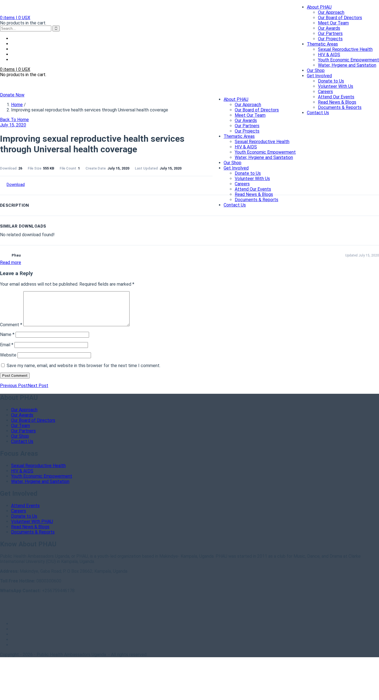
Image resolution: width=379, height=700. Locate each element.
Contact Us (318, 112)
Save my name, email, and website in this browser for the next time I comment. (83, 365)
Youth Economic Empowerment (348, 60)
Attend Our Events (336, 96)
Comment (11, 324)
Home (17, 104)
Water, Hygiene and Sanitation (347, 65)
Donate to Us (331, 81)
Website (8, 355)
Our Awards (329, 28)
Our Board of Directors (340, 17)
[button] (15, 17)
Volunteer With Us (335, 86)
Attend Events (25, 505)
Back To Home (14, 119)
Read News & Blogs (337, 102)
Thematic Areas (322, 44)
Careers (325, 91)
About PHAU (319, 7)
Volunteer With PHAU (32, 521)
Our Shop (316, 70)
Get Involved (319, 75)
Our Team (20, 425)
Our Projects (330, 38)
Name (7, 334)
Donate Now (12, 95)
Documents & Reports (340, 107)
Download (16, 184)
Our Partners (330, 33)
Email (6, 344)
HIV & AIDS (329, 54)
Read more (10, 262)
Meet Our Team (333, 23)
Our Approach (331, 12)
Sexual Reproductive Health (345, 49)
